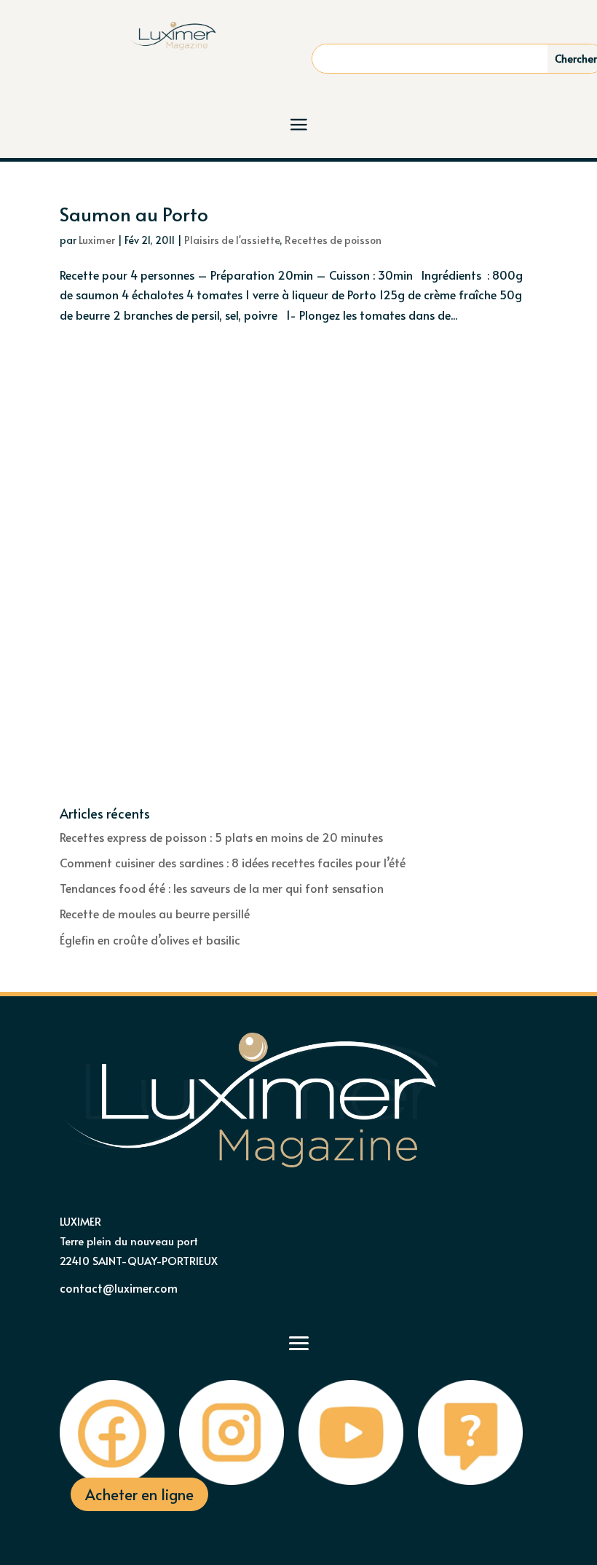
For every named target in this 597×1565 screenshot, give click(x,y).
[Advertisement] (298, 457)
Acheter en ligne (139, 1494)
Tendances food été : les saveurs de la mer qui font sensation (222, 888)
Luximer (97, 240)
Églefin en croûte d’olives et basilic (150, 939)
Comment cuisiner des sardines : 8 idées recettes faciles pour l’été (233, 862)
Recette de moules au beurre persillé (155, 913)
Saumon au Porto (134, 213)
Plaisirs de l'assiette (232, 240)
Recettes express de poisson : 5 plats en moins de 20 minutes (221, 837)
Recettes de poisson (333, 240)
